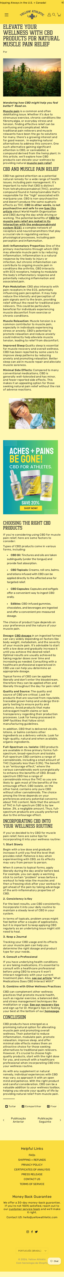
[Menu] (6, 15)
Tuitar (12, 1106)
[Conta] (49, 15)
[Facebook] (32, 1232)
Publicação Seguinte (45, 1120)
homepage (51, 1011)
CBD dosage (23, 635)
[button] (54, 14)
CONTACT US (32, 1179)
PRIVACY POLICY (32, 1164)
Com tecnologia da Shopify (32, 1263)
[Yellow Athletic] (32, 14)
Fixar (53, 1106)
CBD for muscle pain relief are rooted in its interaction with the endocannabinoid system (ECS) (31, 222)
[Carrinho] (59, 15)
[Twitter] (36, 1232)
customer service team (24, 1209)
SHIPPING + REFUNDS (32, 1159)
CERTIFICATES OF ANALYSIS (32, 1169)
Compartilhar (33, 1106)
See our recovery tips (44, 1004)
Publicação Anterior (18, 1120)
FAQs (32, 1155)
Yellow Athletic (37, 1259)
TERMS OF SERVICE (32, 1184)
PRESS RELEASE (32, 1174)
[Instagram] (27, 1232)
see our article (42, 978)
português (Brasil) (29, 1251)
